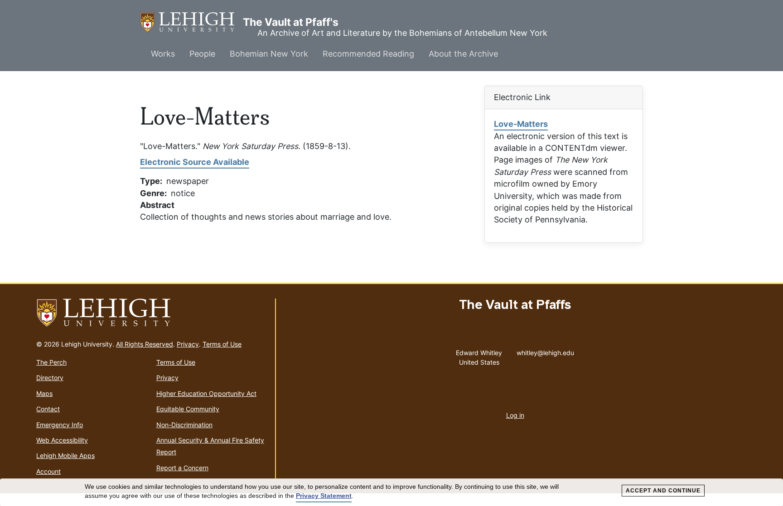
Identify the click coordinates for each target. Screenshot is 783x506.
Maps (44, 393)
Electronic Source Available (194, 162)
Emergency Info (59, 424)
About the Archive (463, 53)
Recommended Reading (368, 53)
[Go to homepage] (152, 313)
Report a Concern (182, 467)
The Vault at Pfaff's (191, 22)
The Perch (51, 362)
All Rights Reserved (144, 344)
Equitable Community (187, 409)
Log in (515, 415)
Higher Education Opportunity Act (206, 393)
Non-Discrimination (184, 424)
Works (163, 53)
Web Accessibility (62, 440)
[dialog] (391, 492)
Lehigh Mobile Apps (65, 455)
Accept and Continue (663, 490)
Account (48, 471)
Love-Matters (521, 124)
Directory (49, 377)
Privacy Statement (324, 495)
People (202, 53)
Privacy (188, 344)
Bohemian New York (269, 53)
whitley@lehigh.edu (545, 350)
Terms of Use (222, 344)
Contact (48, 409)
